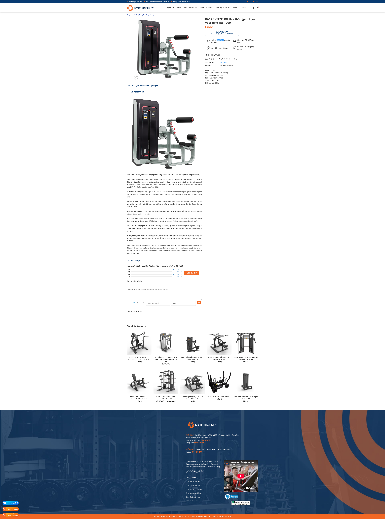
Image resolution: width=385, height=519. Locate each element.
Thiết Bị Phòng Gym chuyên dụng (144, 15)
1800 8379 (220, 40)
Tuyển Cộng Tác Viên (223, 8)
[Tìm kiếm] (250, 8)
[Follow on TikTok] (191, 471)
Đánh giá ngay (191, 273)
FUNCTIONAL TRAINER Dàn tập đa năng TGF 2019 (246, 358)
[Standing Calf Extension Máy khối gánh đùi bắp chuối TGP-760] (165, 342)
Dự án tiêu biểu (206, 8)
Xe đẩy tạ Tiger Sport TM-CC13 (219, 397)
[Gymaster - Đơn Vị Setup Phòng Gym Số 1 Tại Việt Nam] (140, 8)
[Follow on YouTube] (256, 2)
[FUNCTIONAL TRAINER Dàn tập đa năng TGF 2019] (246, 342)
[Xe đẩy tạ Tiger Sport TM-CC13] (219, 381)
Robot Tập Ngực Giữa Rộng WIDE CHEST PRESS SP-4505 (139, 358)
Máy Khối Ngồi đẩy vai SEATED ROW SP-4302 (192, 358)
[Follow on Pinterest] (195, 471)
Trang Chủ (130, 15)
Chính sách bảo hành (193, 481)
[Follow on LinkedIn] (253, 2)
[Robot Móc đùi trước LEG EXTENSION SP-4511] (139, 381)
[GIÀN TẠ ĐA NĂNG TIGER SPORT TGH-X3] (165, 381)
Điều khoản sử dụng (193, 497)
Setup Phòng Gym (191, 8)
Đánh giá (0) (135, 260)
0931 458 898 (226, 516)
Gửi (199, 302)
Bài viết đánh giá (137, 92)
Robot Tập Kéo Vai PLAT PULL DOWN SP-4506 (219, 358)
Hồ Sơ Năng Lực (192, 501)
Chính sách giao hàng (193, 493)
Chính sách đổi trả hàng (194, 489)
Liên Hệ (244, 8)
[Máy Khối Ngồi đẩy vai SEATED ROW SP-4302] (192, 342)
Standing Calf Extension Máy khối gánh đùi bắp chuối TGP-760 (166, 359)
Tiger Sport (223, 62)
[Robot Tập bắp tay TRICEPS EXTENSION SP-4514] (192, 381)
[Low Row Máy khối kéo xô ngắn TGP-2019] (246, 381)
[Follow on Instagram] (250, 2)
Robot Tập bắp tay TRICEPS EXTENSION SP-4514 (192, 398)
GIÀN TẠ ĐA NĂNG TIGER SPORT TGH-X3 (165, 398)
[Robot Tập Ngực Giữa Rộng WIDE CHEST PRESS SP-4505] (139, 342)
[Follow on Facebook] (247, 2)
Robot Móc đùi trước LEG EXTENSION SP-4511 (139, 398)
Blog (235, 8)
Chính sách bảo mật (193, 485)
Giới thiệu (170, 8)
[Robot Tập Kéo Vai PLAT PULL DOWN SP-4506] (219, 342)
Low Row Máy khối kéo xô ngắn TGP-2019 (246, 398)
